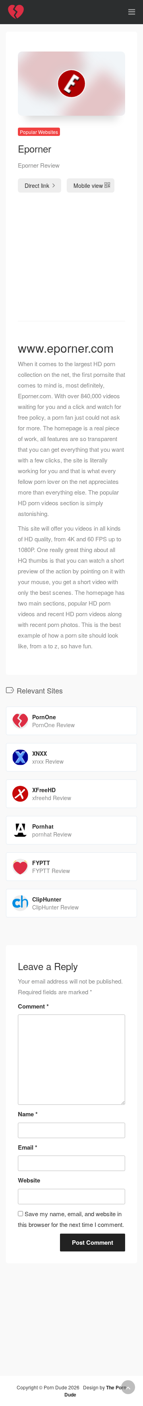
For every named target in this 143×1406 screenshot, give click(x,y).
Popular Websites (39, 131)
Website (29, 1180)
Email (27, 1147)
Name (28, 1114)
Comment (33, 1006)
